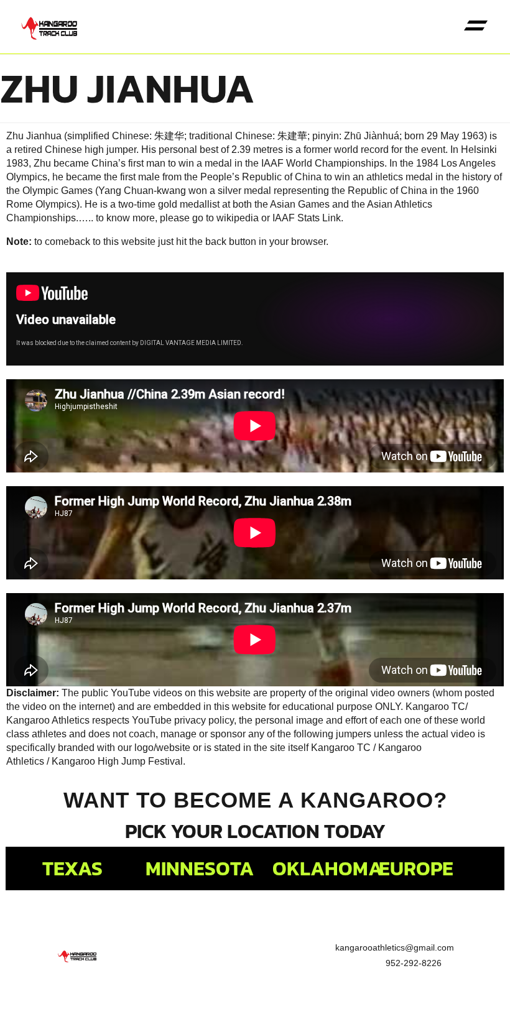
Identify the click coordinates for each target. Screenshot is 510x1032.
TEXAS (72, 868)
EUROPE (416, 868)
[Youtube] (177, 998)
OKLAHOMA (327, 868)
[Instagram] (233, 998)
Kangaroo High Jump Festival (117, 761)
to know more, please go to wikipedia (177, 218)
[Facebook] (121, 998)
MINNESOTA (200, 868)
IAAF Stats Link (306, 218)
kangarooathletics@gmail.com (394, 947)
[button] (475, 27)
